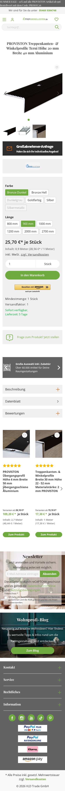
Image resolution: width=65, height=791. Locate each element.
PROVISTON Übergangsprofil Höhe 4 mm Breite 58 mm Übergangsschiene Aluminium (15, 481)
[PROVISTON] (32, 166)
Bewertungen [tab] (15, 413)
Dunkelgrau (14, 200)
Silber (50, 200)
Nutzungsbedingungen (25, 590)
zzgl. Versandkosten (35, 254)
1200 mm (13, 231)
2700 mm (48, 231)
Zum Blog (32, 650)
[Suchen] (57, 27)
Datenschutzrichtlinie (41, 586)
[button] (32, 288)
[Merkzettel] (55, 18)
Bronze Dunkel (16, 192)
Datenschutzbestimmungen (34, 596)
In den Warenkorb (33, 275)
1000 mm (45, 224)
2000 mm (30, 231)
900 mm (28, 224)
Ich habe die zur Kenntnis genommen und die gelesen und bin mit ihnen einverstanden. (34, 600)
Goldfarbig (34, 200)
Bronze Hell (39, 192)
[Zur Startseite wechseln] (35, 18)
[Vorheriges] (5, 93)
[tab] (32, 389)
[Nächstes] (58, 93)
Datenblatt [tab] (12, 401)
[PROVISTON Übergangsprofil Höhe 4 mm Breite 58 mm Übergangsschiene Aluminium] (16, 444)
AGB (30, 599)
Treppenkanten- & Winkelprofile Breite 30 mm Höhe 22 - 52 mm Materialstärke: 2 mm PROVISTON (48, 481)
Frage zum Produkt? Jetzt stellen (38, 337)
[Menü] (4, 18)
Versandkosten (35, 779)
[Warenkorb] (63, 15)
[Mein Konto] (13, 18)
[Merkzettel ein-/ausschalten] (56, 67)
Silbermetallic (16, 208)
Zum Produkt (16, 534)
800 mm (12, 224)
